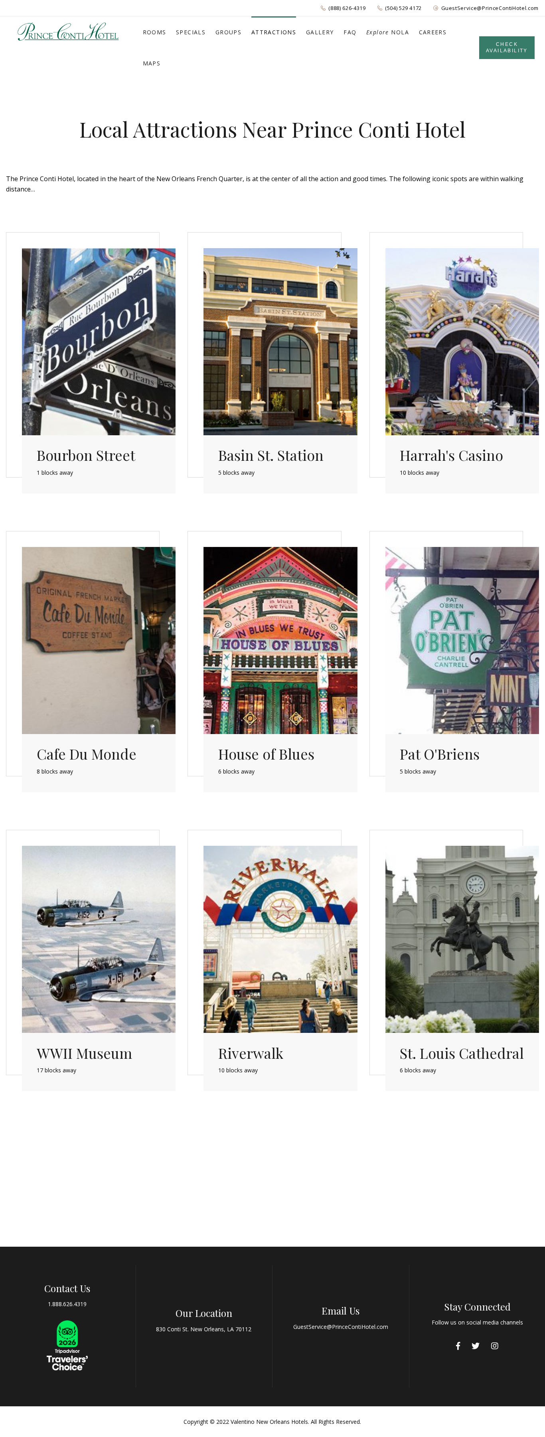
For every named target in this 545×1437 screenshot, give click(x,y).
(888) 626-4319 (346, 8)
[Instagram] (494, 1346)
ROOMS (154, 32)
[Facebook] (458, 1346)
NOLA (387, 32)
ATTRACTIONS (273, 32)
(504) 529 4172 (403, 8)
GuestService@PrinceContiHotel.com (490, 8)
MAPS (152, 63)
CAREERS (433, 32)
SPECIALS (190, 32)
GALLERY (320, 32)
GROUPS (228, 32)
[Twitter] (476, 1346)
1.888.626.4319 (67, 1304)
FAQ (350, 32)
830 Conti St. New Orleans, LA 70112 (203, 1329)
